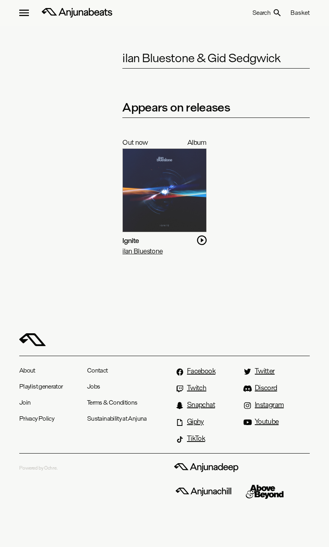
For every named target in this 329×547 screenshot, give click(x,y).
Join (24, 402)
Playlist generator (41, 386)
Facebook (201, 371)
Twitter (265, 371)
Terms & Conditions (112, 402)
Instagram (269, 404)
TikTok (196, 438)
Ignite (130, 240)
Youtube (267, 421)
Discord (266, 387)
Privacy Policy (36, 418)
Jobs (93, 386)
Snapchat (201, 404)
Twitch (196, 387)
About (27, 370)
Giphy (195, 421)
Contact (97, 370)
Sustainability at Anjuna (117, 418)
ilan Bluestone (142, 251)
